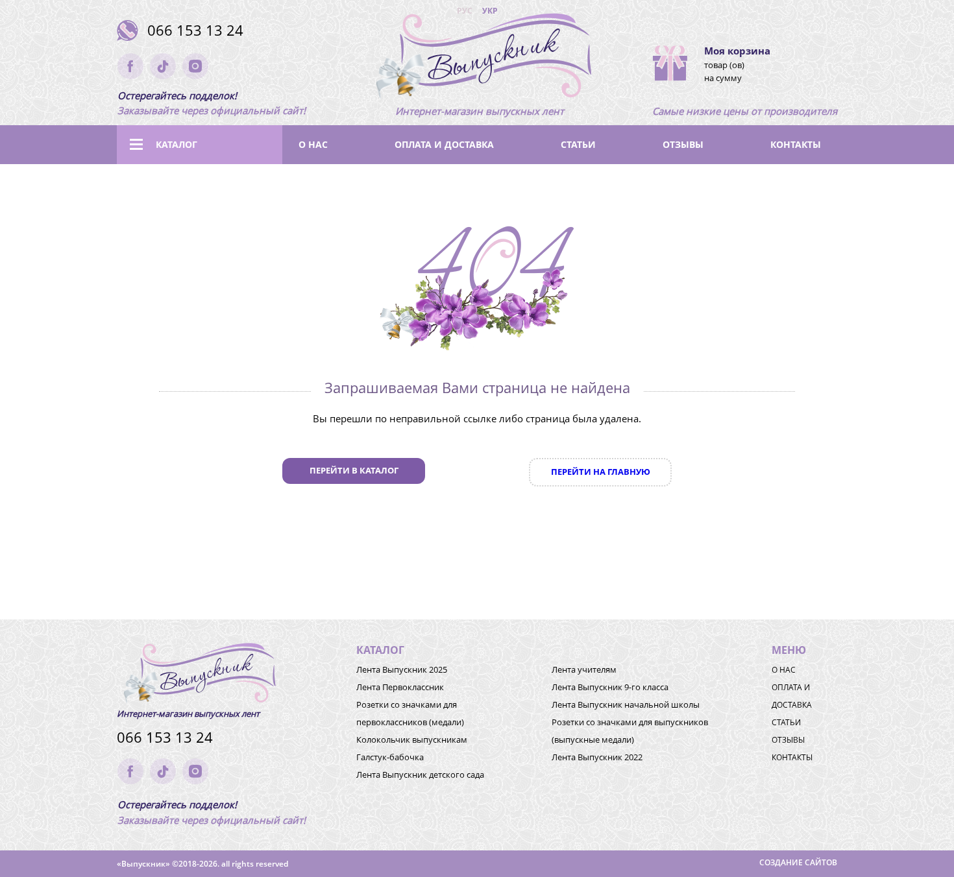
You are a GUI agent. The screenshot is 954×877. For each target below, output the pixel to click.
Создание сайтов (798, 862)
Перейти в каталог (354, 470)
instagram (195, 66)
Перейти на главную (600, 471)
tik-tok (163, 66)
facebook (130, 66)
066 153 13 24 (195, 30)
